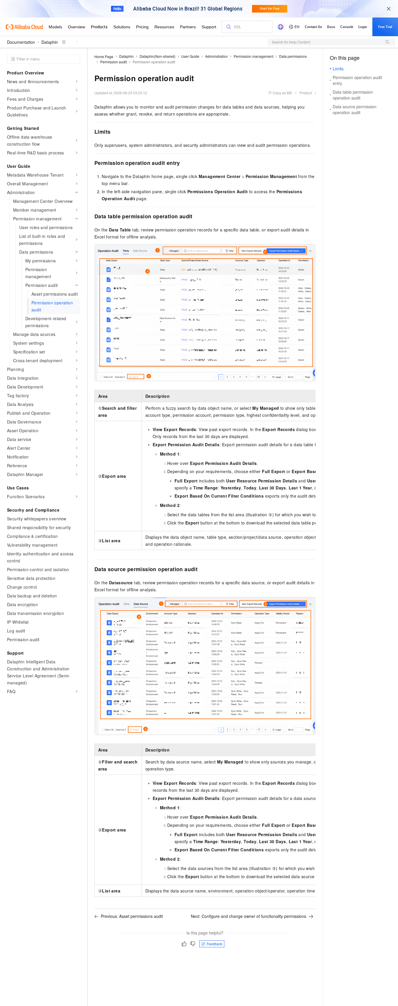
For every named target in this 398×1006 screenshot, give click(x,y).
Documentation (21, 42)
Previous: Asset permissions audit (132, 916)
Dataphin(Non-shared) (157, 56)
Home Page (103, 56)
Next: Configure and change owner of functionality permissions (248, 916)
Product (306, 92)
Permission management (253, 56)
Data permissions (293, 56)
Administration (216, 56)
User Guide (190, 56)
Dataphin (49, 42)
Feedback (214, 943)
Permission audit (113, 61)
